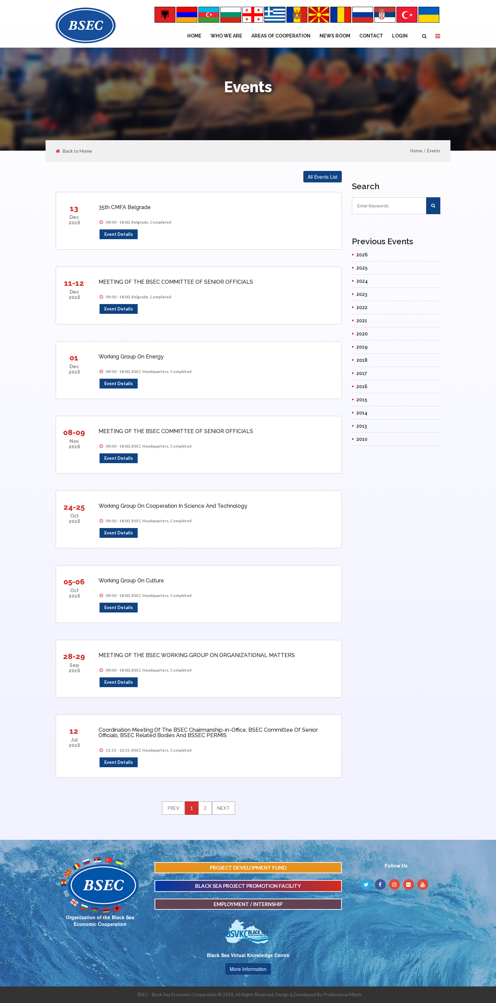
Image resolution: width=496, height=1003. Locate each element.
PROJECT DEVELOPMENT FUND (248, 867)
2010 (361, 439)
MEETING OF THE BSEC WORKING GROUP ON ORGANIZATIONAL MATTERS (197, 655)
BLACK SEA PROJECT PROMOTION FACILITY (248, 886)
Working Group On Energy (131, 356)
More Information (248, 969)
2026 (362, 254)
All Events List (322, 176)
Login (400, 36)
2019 (361, 347)
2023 (361, 294)
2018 (361, 360)
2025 (361, 268)
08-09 (74, 432)
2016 (361, 386)
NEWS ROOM (335, 36)
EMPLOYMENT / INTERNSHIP (248, 904)
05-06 (74, 581)
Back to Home (77, 151)
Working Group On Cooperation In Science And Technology (173, 506)
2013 (361, 426)
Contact (371, 36)
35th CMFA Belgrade (125, 207)
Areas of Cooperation (280, 36)
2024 (362, 281)
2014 (361, 412)
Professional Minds (342, 994)
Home (194, 36)
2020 (362, 333)
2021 (361, 320)
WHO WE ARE (226, 36)
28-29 (74, 656)
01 (74, 357)
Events (433, 150)
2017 (361, 373)
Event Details (118, 234)
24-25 (74, 506)
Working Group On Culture (131, 580)
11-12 (74, 282)
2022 (361, 307)
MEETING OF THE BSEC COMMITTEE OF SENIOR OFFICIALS (176, 282)
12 (74, 730)
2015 (361, 399)
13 (74, 208)
